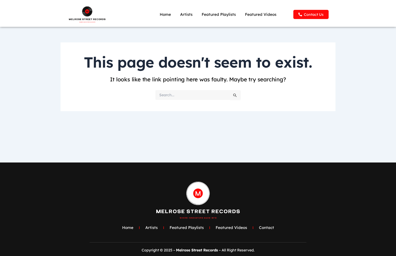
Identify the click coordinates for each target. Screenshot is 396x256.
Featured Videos (260, 14)
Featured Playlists (219, 14)
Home (165, 14)
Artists (186, 14)
